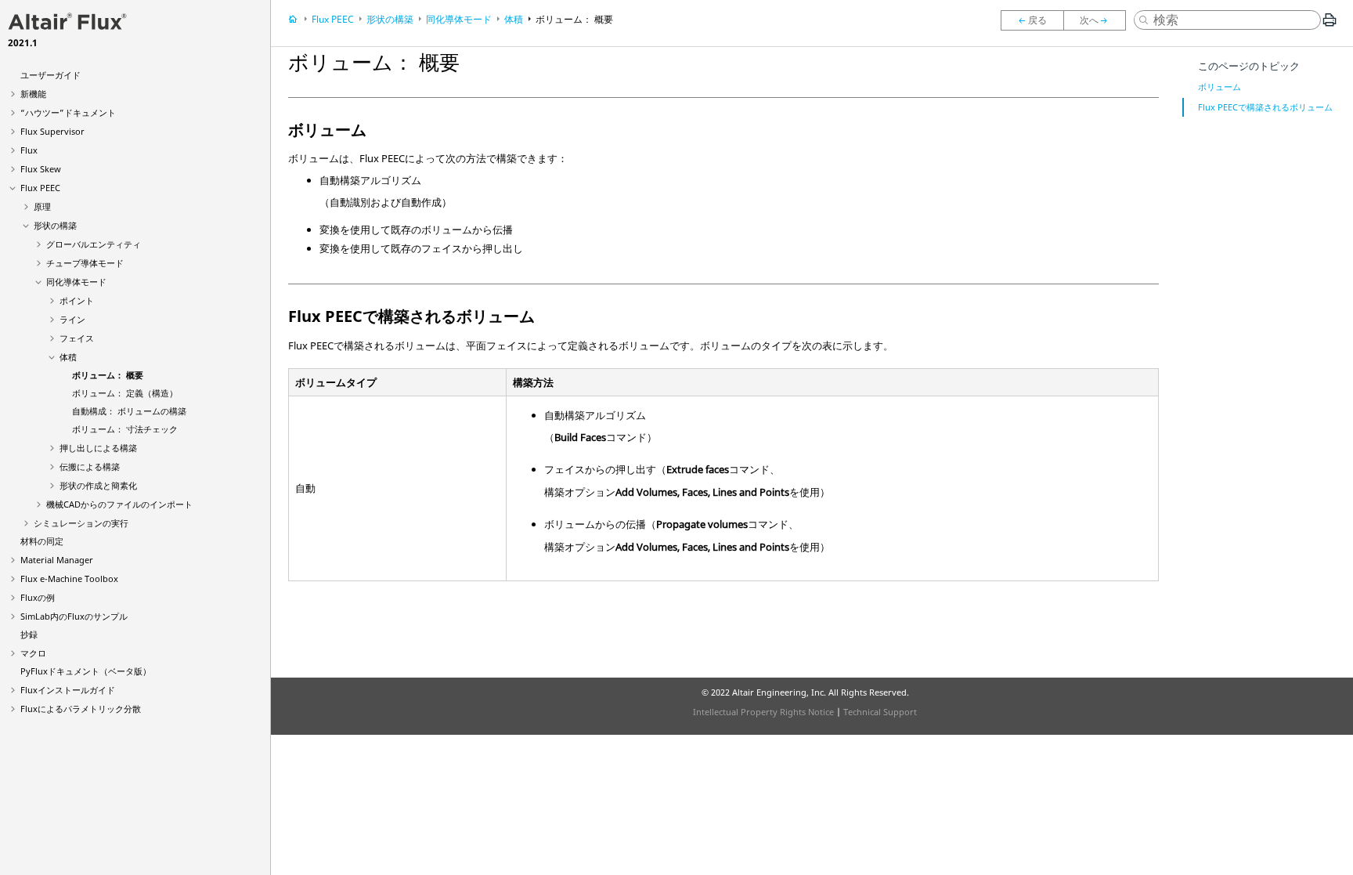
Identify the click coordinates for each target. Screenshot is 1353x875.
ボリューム (1219, 86)
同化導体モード (76, 281)
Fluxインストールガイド (67, 690)
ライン (72, 319)
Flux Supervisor (52, 131)
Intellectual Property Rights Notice (763, 712)
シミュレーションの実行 (81, 523)
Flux (29, 150)
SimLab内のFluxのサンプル (74, 616)
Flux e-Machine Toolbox (69, 578)
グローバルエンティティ (93, 244)
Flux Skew (40, 169)
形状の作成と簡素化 (98, 485)
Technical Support (880, 712)
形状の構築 (55, 225)
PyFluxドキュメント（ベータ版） (85, 671)
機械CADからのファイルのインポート (119, 504)
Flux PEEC (40, 187)
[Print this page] (1329, 26)
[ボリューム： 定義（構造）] (1098, 20)
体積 (68, 357)
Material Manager (56, 560)
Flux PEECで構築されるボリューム (1265, 107)
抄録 (29, 634)
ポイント (77, 300)
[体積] (1032, 20)
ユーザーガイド (50, 75)
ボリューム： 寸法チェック (125, 429)
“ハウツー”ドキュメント (68, 112)
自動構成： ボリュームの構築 (129, 411)
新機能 (33, 93)
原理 (42, 206)
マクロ (33, 653)
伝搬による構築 (90, 466)
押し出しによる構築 (98, 448)
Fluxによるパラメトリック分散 (80, 708)
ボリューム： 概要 (107, 375)
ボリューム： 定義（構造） (125, 393)
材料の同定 (41, 541)
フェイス (77, 338)
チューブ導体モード (85, 263)
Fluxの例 (37, 597)
